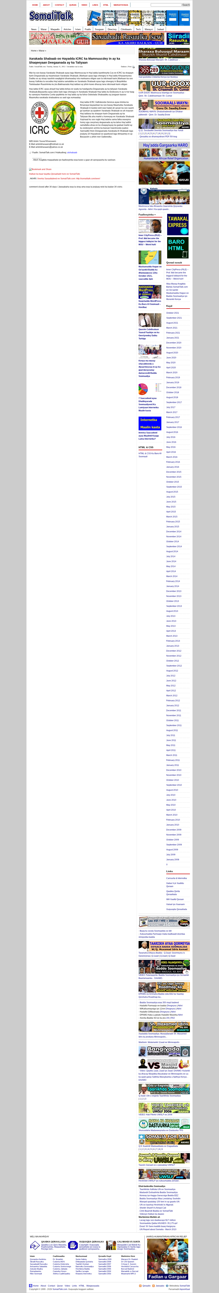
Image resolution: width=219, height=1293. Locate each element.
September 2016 (174, 427)
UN (167, 1018)
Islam (78, 29)
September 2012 (174, 666)
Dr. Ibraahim (58, 1259)
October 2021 (172, 313)
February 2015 (173, 521)
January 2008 (172, 859)
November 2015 (173, 477)
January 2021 (172, 338)
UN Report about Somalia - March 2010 (158, 1229)
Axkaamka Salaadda (38, 1266)
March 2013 (171, 636)
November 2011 (173, 715)
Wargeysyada (121, 5)
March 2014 (171, 576)
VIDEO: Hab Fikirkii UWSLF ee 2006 (155, 1114)
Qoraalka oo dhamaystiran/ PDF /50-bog (158, 136)
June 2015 (171, 502)
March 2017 (171, 412)
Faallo (88, 29)
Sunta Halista (81, 1259)
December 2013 (173, 591)
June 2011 (171, 740)
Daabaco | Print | (126, 67)
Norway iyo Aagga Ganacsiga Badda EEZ (159, 1195)
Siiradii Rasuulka (37, 1262)
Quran (72, 5)
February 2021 (173, 333)
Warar (44, 29)
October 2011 (172, 720)
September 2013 (174, 606)
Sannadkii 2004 (104, 1271)
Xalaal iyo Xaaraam (175, 904)
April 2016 (171, 452)
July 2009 (170, 854)
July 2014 (170, 556)
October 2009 (172, 840)
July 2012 (170, 676)
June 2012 (171, 680)
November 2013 (173, 596)
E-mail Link (121, 160)
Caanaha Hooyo (59, 1271)
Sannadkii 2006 (104, 1266)
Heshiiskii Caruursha (129, 1266)
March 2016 (171, 457)
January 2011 (172, 765)
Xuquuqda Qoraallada (176, 909)
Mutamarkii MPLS (128, 1274)
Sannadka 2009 (104, 1259)
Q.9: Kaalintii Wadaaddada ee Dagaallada (158, 1146)
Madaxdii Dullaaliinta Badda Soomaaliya (159, 1192)
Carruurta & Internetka (176, 878)
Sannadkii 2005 (104, 1269)
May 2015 (171, 507)
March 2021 (171, 328)
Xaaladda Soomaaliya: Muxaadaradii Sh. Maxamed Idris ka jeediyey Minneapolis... (162, 1035)
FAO (173, 1018)
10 (165, 133)
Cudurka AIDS (59, 1262)
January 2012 (172, 705)
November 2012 (173, 656)
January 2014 (172, 586)
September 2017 (174, 402)
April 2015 (171, 512)
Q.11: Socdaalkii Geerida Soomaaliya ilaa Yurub (161, 130)
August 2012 (172, 671)
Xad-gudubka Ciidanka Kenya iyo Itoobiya (158, 77)
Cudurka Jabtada (60, 1269)
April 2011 (171, 750)
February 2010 (173, 820)
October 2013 (172, 601)
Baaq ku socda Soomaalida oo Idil (156, 931)
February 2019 (173, 377)
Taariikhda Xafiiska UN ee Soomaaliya (157, 1189)
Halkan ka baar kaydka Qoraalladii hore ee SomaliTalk (54, 174)
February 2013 (173, 641)
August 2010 (172, 790)
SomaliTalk (185, 1286)
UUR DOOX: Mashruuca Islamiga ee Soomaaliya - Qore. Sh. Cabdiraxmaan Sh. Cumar (162, 94)
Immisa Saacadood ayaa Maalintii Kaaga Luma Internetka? (149, 436)
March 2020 (171, 372)
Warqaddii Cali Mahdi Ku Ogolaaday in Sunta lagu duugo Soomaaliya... (128, 1245)
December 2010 (173, 770)
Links (95, 5)
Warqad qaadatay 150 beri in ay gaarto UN (159, 1201)
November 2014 (173, 536)
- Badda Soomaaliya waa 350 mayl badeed (159, 1002)
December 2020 (173, 343)
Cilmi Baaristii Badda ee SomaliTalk (156, 1211)
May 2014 (171, 566)
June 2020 (171, 357)
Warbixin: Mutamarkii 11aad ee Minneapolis (159, 1042)
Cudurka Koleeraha (61, 1264)
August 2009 (172, 849)
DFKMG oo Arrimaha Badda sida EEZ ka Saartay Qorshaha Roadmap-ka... (161, 995)
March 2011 (171, 755)
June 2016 (171, 442)
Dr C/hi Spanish (127, 1262)
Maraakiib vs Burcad (129, 1271)
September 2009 (174, 844)
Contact (59, 5)
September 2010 (174, 785)
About (46, 5)
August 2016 (172, 432)
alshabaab (72, 152)
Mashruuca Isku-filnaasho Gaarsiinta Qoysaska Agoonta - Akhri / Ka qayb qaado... (160, 207)
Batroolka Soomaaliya (85, 1266)
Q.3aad (172, 956)
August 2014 (172, 551)
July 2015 (170, 497)
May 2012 (171, 685)
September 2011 (174, 725)
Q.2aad (163, 956)
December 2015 (173, 472)
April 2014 (171, 571)
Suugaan (99, 29)
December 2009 (173, 830)
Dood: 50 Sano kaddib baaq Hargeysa (157, 1226)
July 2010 (170, 795)
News (34, 29)
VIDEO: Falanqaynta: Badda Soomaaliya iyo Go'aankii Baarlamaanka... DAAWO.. (164, 976)
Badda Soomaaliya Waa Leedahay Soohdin (160, 1198)
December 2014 (173, 531)
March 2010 (171, 815)
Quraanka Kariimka (38, 1259)
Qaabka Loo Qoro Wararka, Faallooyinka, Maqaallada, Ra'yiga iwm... (54, 1245)
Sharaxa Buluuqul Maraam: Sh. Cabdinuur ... (159, 60)
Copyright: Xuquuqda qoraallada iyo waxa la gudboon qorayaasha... (91, 1245)
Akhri (180, 1005)
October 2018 (172, 392)
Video (84, 5)
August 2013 (172, 611)
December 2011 (173, 710)
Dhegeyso (171, 1005)
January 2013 (172, 646)
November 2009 (173, 835)
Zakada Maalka (36, 1269)
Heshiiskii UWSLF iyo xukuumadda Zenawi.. (159, 1181)
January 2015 (172, 526)
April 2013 (171, 631)
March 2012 (171, 695)
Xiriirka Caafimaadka (61, 1274)
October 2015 (172, 482)
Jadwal (160, 29)
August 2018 (172, 397)
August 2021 (172, 323)
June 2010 (171, 800)
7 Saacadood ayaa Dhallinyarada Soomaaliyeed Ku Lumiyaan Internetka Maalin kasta (149, 404)
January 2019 (172, 382)
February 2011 (173, 760)
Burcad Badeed (127, 1269)
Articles (67, 29)
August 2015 (172, 492)
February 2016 (173, 462)
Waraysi (149, 29)
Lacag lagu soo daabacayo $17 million (158, 1220)
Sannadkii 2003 (104, 1274)
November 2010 (173, 775)
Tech (138, 29)
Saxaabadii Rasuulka (38, 1264)
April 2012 (171, 690)
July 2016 (170, 437)
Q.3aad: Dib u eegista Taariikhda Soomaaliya (160, 1096)
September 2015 (174, 487)
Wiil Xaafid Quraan (175, 899)
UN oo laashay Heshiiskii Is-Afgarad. (157, 1205)
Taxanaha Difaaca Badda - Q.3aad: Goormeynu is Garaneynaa (162, 954)
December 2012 (173, 651)
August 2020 (172, 352)
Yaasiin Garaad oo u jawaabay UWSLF (157, 1165)
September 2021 (174, 318)
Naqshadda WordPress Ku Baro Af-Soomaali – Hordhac (150, 304)
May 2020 (171, 362)
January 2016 (172, 467)
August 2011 (172, 730)
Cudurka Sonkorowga (62, 1266)
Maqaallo (55, 29)
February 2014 (173, 581)
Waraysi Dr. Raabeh (129, 1259)
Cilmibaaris (126, 29)
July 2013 (170, 616)
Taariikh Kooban (82, 1264)
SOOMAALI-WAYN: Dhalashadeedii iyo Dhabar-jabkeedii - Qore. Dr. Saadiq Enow (161, 113)
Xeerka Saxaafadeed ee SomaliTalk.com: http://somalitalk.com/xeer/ (68, 178)
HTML (105, 5)
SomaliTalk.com (60, 1289)
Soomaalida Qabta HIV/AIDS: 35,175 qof (158, 1223)
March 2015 (171, 516)
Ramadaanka (35, 1271)
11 (169, 133)
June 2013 (171, 621)
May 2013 (171, 626)
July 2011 (170, 735)
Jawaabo (160, 1286)
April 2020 (171, 367)
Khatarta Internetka (84, 1274)
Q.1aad (155, 956)
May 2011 (170, 745)
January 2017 (172, 422)
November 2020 (173, 348)
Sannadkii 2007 (104, 1264)
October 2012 (172, 661)
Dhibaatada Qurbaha (84, 1262)
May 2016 (171, 447)
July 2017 (170, 407)
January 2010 (172, 825)
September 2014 (174, 546)
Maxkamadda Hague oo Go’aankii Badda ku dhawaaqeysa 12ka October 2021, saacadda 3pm (150, 272)
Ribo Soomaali (36, 1274)
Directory (112, 29)
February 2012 (173, 700)
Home (35, 5)
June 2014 (171, 561)
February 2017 (173, 417)
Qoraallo (147, 1286)
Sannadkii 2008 (104, 1262)
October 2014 (172, 541)
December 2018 (173, 387)
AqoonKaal (184, 1289)
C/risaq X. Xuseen (128, 1264)
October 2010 (172, 780)
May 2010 (171, 805)
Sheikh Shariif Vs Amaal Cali (153, 1208)
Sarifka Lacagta (82, 1271)
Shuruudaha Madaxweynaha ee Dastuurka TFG (161, 1130)
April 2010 (171, 810)
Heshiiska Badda (83, 1269)
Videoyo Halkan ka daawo (152, 1214)
